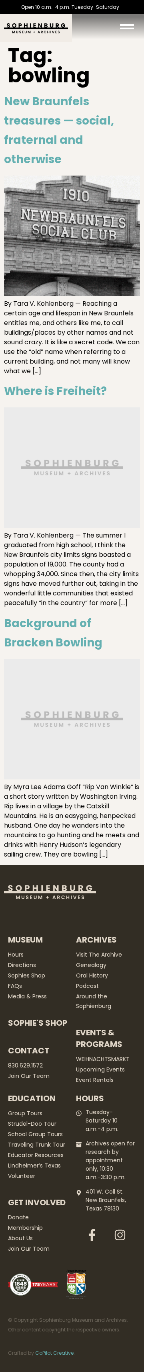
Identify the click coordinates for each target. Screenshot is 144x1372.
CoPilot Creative (54, 1353)
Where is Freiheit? (55, 391)
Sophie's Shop (37, 1022)
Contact (29, 1050)
